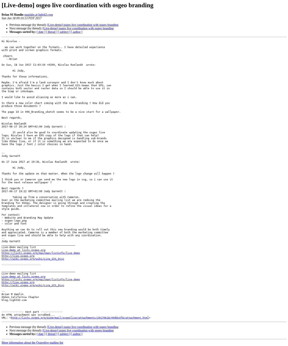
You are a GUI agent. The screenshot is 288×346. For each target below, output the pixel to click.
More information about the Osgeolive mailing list (32, 342)
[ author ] (76, 32)
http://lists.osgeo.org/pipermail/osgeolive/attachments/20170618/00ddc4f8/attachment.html (80, 317)
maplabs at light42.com (38, 14)
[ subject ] (64, 32)
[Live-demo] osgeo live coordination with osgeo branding (82, 24)
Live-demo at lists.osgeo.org (23, 250)
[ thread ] (51, 32)
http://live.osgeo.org (18, 255)
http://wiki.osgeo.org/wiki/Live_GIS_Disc (33, 258)
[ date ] (41, 32)
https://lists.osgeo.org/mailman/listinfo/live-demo (41, 253)
